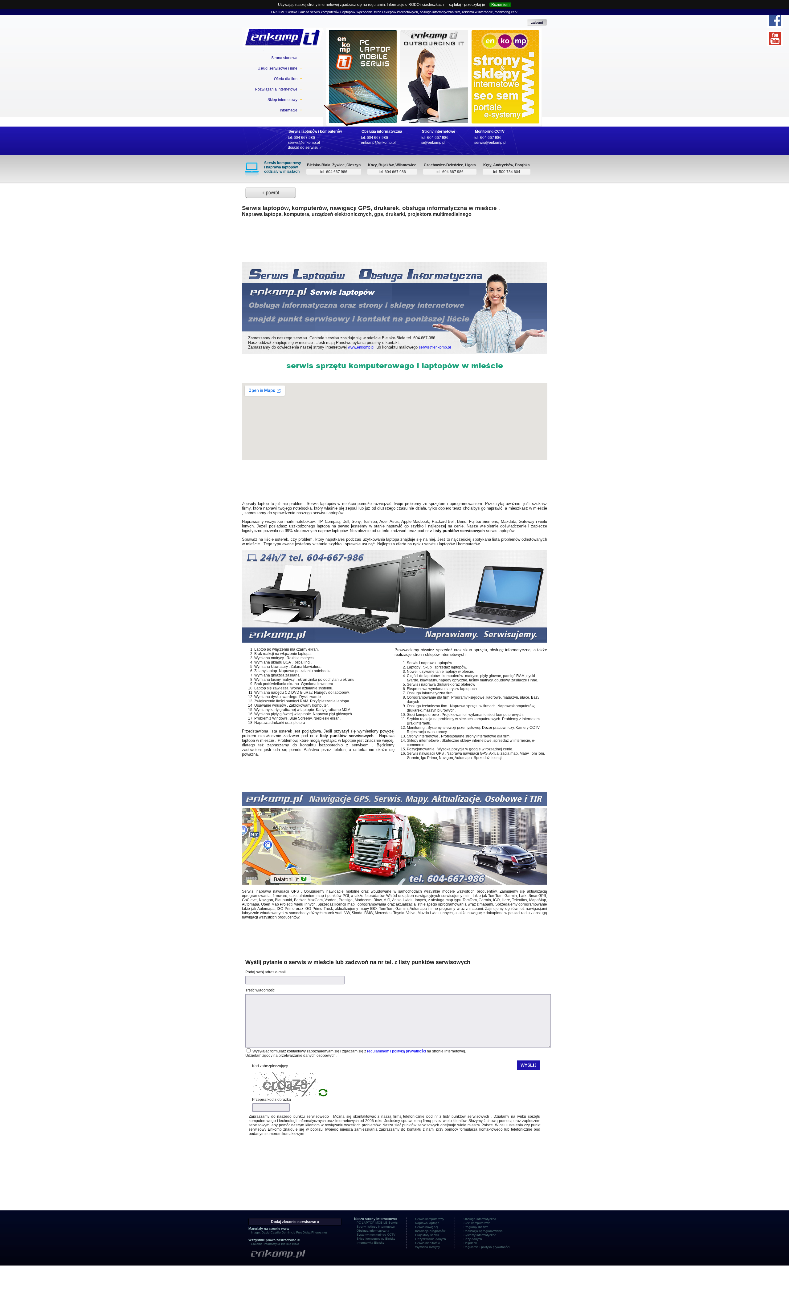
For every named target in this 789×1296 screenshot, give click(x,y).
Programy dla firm (476, 1227)
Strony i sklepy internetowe (376, 1226)
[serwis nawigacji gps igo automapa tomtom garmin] (394, 883)
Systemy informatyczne (480, 1235)
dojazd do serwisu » (304, 147)
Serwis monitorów (427, 1243)
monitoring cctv (505, 12)
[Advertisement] (394, 242)
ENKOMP (278, 12)
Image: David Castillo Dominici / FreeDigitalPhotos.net (289, 1232)
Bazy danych (473, 1239)
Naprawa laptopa (427, 1223)
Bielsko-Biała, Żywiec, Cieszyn (334, 165)
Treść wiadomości (260, 990)
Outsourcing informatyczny (436, 75)
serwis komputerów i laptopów (332, 12)
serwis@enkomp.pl (304, 142)
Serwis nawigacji (426, 1227)
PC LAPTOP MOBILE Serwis (360, 75)
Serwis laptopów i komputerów (315, 131)
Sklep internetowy (282, 100)
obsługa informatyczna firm (440, 12)
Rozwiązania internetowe (276, 89)
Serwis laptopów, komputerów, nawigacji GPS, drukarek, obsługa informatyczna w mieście (370, 208)
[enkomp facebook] (775, 20)
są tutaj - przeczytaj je (467, 4)
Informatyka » (434, 83)
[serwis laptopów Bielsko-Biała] (282, 37)
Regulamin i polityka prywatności (486, 1247)
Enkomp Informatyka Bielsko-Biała (275, 1244)
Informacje (288, 110)
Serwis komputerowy (429, 1219)
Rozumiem (500, 4)
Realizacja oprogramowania (483, 1231)
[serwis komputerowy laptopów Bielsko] (394, 641)
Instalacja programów (430, 1231)
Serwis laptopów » (360, 83)
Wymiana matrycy (427, 1247)
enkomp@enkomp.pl (378, 142)
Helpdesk (470, 1243)
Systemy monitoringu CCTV (376, 1234)
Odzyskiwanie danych (430, 1239)
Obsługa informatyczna (382, 131)
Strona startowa (284, 58)
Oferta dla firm (285, 79)
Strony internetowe (438, 131)
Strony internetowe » (506, 83)
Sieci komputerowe (477, 1223)
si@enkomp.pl (433, 142)
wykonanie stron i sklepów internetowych (387, 12)
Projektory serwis (427, 1235)
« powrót (270, 192)
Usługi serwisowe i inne (277, 68)
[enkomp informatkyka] (294, 1254)
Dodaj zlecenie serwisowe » (295, 1222)
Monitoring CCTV (490, 131)
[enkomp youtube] (775, 38)
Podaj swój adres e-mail (265, 972)
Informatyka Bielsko (370, 1242)
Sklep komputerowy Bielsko (376, 1238)
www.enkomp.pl (361, 347)
